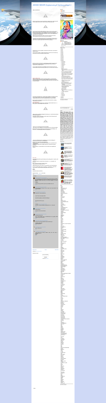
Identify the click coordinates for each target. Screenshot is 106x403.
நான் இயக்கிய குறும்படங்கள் (69, 129)
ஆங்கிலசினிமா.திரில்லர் (63, 212)
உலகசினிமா (63, 115)
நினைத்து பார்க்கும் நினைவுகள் (64, 265)
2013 (61, 57)
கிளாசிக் (70, 121)
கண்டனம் (62, 214)
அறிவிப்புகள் (61, 122)
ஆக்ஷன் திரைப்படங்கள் (62, 119)
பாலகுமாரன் (62, 283)
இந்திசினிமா (66, 121)
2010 (61, 60)
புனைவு (65, 124)
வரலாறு (69, 138)
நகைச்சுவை (62, 236)
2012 (61, 58)
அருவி (61, 325)
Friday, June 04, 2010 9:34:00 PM (43, 220)
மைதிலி (61, 267)
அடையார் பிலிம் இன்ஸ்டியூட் (68, 135)
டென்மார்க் (62, 351)
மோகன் (61, 373)
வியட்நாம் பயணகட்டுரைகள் (63, 241)
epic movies (64, 135)
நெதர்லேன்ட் (62, 282)
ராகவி (70, 133)
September (63, 64)
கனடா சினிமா (62, 338)
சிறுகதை (68, 122)
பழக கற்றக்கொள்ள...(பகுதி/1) (64, 362)
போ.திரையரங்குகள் (62, 138)
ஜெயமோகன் (62, 278)
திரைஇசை (68, 127)
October (63, 63)
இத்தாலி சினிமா (62, 271)
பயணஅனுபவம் (61, 118)
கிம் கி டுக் (62, 341)
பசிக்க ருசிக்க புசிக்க (63, 304)
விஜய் (61, 287)
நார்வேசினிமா (68, 131)
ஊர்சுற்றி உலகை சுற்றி (63, 331)
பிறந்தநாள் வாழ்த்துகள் (63, 266)
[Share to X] (43, 173)
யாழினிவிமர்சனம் (62, 268)
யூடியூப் (61, 374)
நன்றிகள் (72, 118)
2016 (61, 54)
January (63, 95)
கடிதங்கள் (62, 213)
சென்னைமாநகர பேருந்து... (69, 124)
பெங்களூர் (62, 218)
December (63, 61)
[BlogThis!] (42, 173)
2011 (61, 59)
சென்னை (62, 202)
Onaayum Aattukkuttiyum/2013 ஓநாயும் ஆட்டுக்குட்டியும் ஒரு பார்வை (68, 167)
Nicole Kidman (62, 315)
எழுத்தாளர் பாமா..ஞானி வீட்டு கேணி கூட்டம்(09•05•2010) (65, 86)
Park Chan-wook (63, 316)
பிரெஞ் (61, 365)
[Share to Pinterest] (44, 173)
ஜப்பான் (61, 131)
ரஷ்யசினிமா (66, 138)
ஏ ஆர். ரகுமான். (62, 336)
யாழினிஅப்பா (70, 120)
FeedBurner (47, 258)
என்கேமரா (62, 252)
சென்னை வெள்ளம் (63, 276)
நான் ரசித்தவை (62, 359)
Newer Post (34, 249)
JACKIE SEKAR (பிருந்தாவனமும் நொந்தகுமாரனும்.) (52, 5)
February (63, 94)
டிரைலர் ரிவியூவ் (62, 279)
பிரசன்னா (62, 364)
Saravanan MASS (37, 220)
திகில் (64, 126)
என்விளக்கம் (62, 230)
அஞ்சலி (61, 245)
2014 (61, 56)
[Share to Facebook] (44, 173)
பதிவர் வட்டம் (62, 203)
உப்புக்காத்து (62, 206)
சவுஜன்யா (62, 300)
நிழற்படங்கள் (61, 127)
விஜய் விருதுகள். (62, 381)
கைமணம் (62, 297)
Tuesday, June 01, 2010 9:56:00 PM (41, 208)
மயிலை (61, 249)
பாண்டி (61, 363)
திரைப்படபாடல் (64, 131)
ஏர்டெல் (61, 337)
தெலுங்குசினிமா (62, 121)
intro (61, 321)
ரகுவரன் (62, 375)
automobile (62, 319)
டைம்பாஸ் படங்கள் (63, 196)
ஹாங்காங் (62, 310)
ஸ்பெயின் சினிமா (70, 128)
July (62, 66)
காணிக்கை (70, 132)
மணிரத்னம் (66, 128)
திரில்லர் (68, 115)
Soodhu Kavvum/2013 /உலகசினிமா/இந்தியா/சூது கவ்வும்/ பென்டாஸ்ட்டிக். (68, 176)
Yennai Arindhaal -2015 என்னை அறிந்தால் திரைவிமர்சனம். (67, 171)
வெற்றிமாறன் (62, 309)
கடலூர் (61, 272)
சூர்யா (60, 136)
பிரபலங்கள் (62, 306)
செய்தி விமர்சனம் (66, 116)
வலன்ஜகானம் (62, 379)
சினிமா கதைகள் (62, 128)
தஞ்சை (61, 353)
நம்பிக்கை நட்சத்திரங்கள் (63, 358)
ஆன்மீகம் (72, 135)
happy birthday (62, 288)
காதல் (61, 246)
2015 (61, 55)
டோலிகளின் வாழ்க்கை (63, 352)
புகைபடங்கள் (61, 126)
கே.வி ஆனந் (62, 343)
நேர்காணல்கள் (62, 303)
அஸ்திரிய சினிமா (62, 290)
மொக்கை (67, 133)
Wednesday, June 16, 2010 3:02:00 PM (41, 231)
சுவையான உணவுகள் (63, 260)
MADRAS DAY (62, 251)
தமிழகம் (62, 187)
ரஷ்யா (68, 133)
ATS (35, 231)
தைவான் (71, 136)
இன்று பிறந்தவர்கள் (63, 209)
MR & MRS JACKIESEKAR (64, 41)
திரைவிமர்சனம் (69, 113)
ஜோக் (72, 121)
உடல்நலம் (62, 330)
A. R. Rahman (62, 311)
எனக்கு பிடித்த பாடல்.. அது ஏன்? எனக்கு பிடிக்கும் (66, 122)
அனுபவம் (62, 186)
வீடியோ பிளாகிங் (62, 250)
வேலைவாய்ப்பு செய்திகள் (63, 233)
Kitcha (36, 208)
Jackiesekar (63, 10)
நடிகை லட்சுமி (62, 357)
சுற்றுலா (61, 254)
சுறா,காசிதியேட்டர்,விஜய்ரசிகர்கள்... (65, 91)
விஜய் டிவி (62, 380)
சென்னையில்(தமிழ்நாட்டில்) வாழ (64, 207)
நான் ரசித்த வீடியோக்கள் (69, 126)
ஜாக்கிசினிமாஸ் (62, 349)
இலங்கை (61, 132)
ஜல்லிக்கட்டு (62, 261)
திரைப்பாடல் (65, 129)
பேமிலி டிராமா (62, 369)
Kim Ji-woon (62, 314)
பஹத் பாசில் (64, 133)
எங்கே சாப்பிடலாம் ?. (63, 332)
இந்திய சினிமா (65, 125)
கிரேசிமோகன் (62, 342)
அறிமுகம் (62, 326)
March (62, 93)
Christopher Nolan (63, 313)
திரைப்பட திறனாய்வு (63, 354)
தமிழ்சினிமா (63, 113)
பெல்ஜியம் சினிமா (62, 368)
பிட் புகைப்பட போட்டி (63, 284)
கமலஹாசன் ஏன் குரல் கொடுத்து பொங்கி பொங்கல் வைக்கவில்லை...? (68, 159)
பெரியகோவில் (62, 367)
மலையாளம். (62, 219)
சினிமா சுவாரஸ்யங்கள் (67, 118)
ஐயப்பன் (61, 294)
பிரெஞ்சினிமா (61, 124)
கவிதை (61, 225)
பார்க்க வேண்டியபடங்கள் (70, 112)
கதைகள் (62, 224)
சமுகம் (71, 116)
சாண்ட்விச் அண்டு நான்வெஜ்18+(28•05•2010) (66, 72)
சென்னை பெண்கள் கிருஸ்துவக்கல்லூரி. (66, 136)
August (62, 65)
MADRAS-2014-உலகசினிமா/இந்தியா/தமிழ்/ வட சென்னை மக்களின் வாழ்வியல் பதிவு (68, 180)
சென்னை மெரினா (63, 238)
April (62, 92)
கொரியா (65, 122)
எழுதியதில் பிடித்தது (67, 132)
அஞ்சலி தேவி (62, 322)
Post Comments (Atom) (39, 251)
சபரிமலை (62, 299)
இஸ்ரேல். (63, 132)
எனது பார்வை (66, 120)
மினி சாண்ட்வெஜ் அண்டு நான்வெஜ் (64, 201)
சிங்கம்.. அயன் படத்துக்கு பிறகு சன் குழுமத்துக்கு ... (66, 71)
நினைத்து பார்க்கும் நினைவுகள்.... (64, 193)
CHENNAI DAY (62, 257)
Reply (36, 184)
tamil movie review (63, 289)
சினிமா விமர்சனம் (62, 114)
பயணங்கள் (62, 239)
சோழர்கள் (62, 348)
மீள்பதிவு (64, 127)
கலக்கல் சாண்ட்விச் (69, 114)
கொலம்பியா (62, 298)
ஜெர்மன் (62, 129)
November (63, 62)
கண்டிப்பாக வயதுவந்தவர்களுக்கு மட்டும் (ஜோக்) (66, 273)
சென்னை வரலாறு (70, 125)
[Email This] (41, 173)
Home (46, 249)
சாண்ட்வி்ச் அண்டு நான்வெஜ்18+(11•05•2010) (66, 85)
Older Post (56, 249)
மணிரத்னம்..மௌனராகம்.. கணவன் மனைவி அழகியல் (67, 73)
